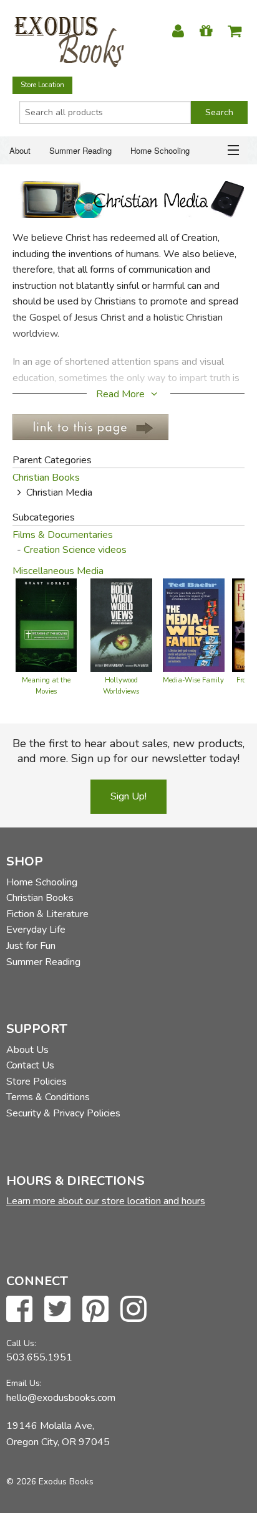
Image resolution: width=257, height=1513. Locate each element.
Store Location (42, 85)
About (20, 150)
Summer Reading (80, 150)
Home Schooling (160, 150)
